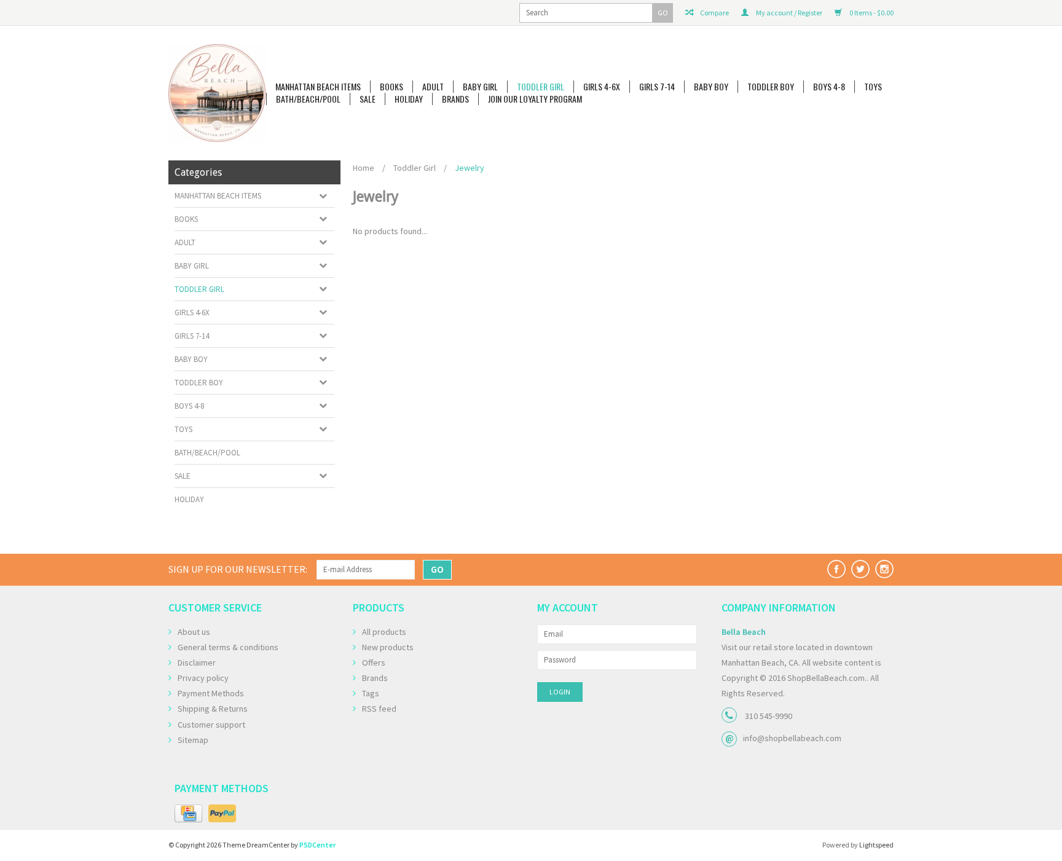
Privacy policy (203, 677)
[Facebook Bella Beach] (836, 569)
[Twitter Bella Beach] (860, 569)
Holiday (409, 99)
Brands (455, 99)
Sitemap (193, 739)
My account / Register (788, 12)
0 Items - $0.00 (871, 12)
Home (363, 167)
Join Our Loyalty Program (535, 99)
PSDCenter (317, 844)
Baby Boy (711, 87)
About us (194, 631)
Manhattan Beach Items (318, 87)
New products (388, 647)
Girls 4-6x (601, 87)
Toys (873, 87)
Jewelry (469, 167)
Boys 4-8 (829, 87)
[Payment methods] (188, 813)
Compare (714, 12)
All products (384, 631)
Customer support (211, 724)
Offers (373, 662)
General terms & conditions (228, 647)
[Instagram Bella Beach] (884, 569)
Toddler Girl (540, 87)
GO (663, 12)
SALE (368, 99)
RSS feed (379, 708)
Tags (370, 693)
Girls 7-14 (657, 87)
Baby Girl (480, 87)
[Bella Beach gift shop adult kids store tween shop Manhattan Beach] (217, 93)
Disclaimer (197, 662)
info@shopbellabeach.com (792, 738)
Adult (433, 87)
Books (391, 87)
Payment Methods (211, 693)
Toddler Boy (770, 87)
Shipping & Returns (213, 708)
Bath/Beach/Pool (308, 99)
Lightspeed (876, 844)
